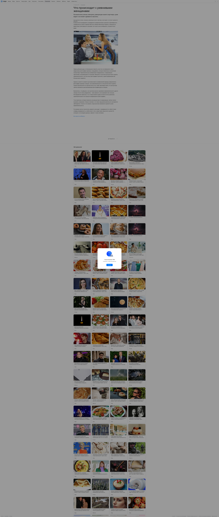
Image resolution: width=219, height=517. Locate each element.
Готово (109, 264)
